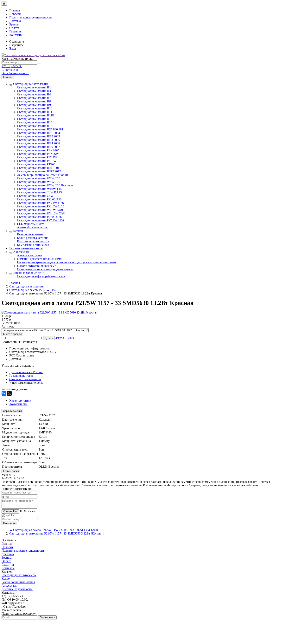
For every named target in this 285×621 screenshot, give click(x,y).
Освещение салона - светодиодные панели (45, 269)
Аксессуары (21, 251)
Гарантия (15, 31)
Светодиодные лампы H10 (34, 108)
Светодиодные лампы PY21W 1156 (40, 202)
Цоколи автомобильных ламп (36, 265)
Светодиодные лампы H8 (34, 101)
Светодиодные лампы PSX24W (38, 150)
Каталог (7, 77)
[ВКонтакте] (4, 393)
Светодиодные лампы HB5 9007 (38, 146)
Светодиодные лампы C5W (35, 195)
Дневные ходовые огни (28, 272)
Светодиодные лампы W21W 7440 (40, 209)
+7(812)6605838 (12, 66)
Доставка (15, 21)
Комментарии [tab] (18, 404)
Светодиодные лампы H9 (34, 105)
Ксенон (18, 230)
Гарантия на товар (21, 375)
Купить (49, 338)
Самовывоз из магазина (25, 379)
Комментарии (11, 471)
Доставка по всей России (26, 372)
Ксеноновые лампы (30, 234)
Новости (15, 14)
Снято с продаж (12, 334)
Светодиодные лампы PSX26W (38, 153)
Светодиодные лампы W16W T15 (39, 188)
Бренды (14, 24)
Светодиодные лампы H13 (34, 119)
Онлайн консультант (15, 73)
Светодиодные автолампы (30, 84)
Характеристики (12, 411)
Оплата (14, 28)
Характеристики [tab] (20, 400)
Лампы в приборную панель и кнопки (42, 174)
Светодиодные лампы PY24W (37, 157)
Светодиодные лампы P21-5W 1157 (40, 206)
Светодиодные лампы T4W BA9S (39, 192)
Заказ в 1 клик (64, 338)
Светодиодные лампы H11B (35, 115)
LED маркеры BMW (30, 223)
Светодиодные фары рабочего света (41, 276)
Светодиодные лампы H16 (34, 126)
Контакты (15, 35)
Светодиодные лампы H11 (34, 112)
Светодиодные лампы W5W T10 (38, 181)
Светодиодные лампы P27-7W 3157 (40, 220)
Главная (14, 10)
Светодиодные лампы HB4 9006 (38, 143)
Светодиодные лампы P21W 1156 (39, 199)
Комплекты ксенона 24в (33, 244)
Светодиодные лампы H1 (34, 87)
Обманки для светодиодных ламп (39, 258)
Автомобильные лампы (32, 227)
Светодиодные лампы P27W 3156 (39, 216)
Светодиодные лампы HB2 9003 (38, 136)
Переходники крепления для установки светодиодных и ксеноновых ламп (66, 262)
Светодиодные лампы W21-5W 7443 (41, 213)
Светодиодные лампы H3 (34, 91)
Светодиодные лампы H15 (34, 122)
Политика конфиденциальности (30, 17)
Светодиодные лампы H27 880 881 (40, 129)
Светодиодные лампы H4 (34, 94)
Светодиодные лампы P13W (36, 164)
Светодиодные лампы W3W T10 (38, 178)
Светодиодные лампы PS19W (36, 160)
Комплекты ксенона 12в (33, 241)
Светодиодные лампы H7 (34, 98)
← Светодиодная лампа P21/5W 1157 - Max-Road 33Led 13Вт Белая (53, 530)
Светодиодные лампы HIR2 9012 (39, 171)
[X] (9, 393)
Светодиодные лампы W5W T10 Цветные (45, 185)
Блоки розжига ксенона (32, 237)
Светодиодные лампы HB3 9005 (38, 139)
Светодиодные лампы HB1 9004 (38, 133)
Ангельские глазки (29, 255)
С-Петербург (10, 69)
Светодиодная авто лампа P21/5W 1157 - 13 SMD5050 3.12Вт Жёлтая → (56, 533)
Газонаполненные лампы (26, 248)
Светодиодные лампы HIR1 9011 (39, 167)
